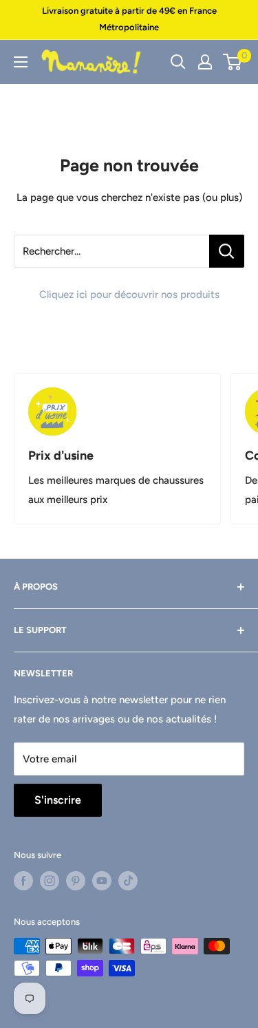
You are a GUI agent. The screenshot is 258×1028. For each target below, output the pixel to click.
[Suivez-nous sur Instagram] (49, 880)
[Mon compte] (205, 61)
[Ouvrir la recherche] (178, 61)
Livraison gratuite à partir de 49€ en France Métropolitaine (129, 19)
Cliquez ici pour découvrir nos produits (129, 294)
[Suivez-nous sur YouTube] (101, 880)
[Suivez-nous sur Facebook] (23, 880)
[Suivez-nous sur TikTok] (128, 880)
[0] (232, 62)
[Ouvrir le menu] (21, 61)
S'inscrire (57, 799)
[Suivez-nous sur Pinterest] (75, 880)
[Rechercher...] (226, 251)
